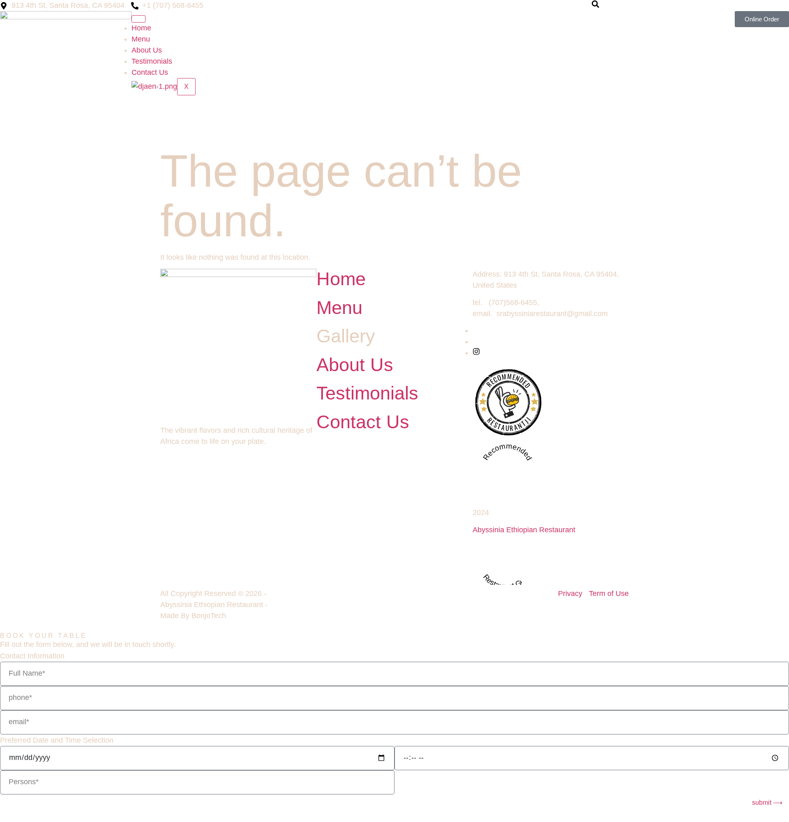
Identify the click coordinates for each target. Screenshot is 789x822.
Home (141, 28)
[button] (595, 5)
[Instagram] (476, 353)
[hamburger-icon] (138, 19)
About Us (147, 50)
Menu (141, 39)
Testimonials (152, 61)
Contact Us (150, 72)
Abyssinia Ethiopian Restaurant (524, 530)
